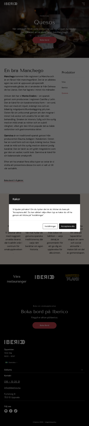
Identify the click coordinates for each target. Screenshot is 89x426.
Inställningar (50, 226)
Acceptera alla (67, 226)
